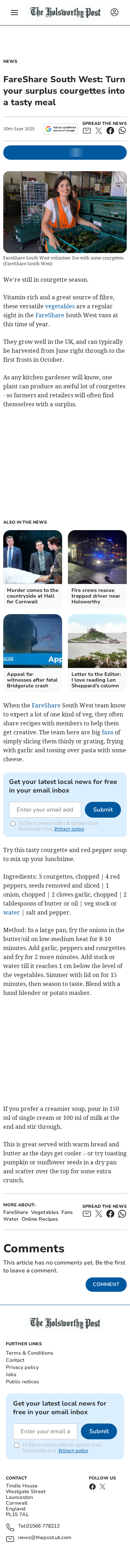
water (11, 912)
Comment (106, 1284)
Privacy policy (22, 1367)
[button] (14, 12)
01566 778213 (43, 1526)
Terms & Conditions (29, 1353)
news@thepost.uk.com (45, 1538)
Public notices (22, 1381)
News (10, 61)
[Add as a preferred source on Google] (61, 128)
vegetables (60, 306)
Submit (103, 810)
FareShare (49, 315)
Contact (15, 1360)
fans (107, 732)
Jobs (11, 1374)
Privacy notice (69, 829)
